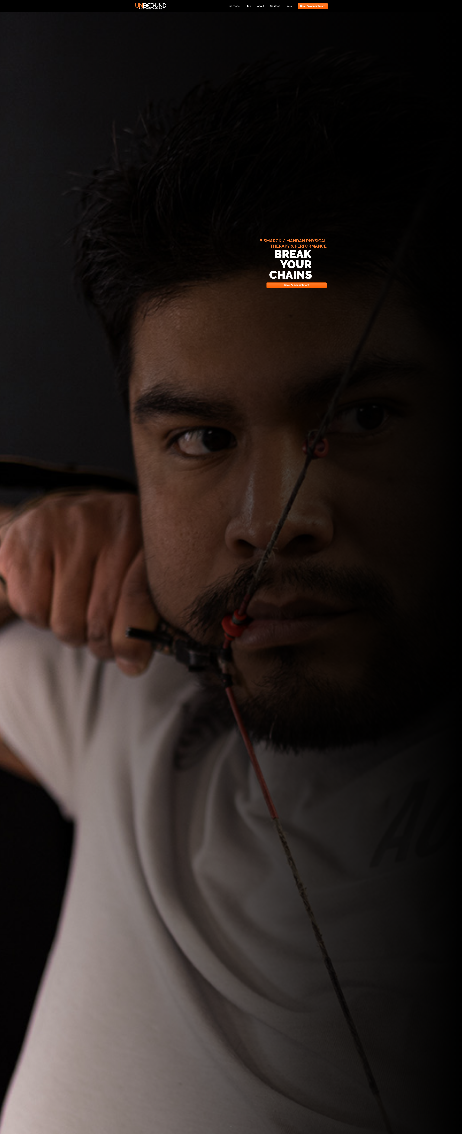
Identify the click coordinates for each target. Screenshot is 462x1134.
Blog (248, 6)
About (260, 6)
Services (234, 6)
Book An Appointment (312, 6)
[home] (150, 5)
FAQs (289, 6)
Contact (275, 6)
